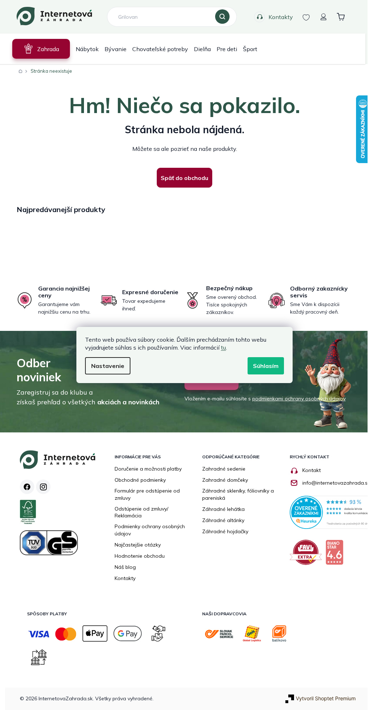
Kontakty (278, 17)
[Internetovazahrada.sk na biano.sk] (336, 555)
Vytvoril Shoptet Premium (326, 698)
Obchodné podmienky (140, 480)
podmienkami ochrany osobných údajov (296, 398)
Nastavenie (105, 365)
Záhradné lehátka (223, 509)
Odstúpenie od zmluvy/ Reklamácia (141, 512)
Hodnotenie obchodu (140, 556)
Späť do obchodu (182, 177)
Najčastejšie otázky (138, 545)
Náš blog (125, 567)
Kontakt (311, 470)
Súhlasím (263, 365)
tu (220, 347)
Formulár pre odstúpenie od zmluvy (147, 494)
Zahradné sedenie (223, 469)
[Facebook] (27, 487)
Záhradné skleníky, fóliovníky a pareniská (238, 494)
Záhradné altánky (223, 520)
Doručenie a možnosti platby (148, 469)
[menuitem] (38, 48)
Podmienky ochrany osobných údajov (150, 530)
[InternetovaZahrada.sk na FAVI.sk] (307, 555)
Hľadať (219, 17)
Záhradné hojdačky (225, 531)
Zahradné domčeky (225, 480)
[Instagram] (43, 487)
